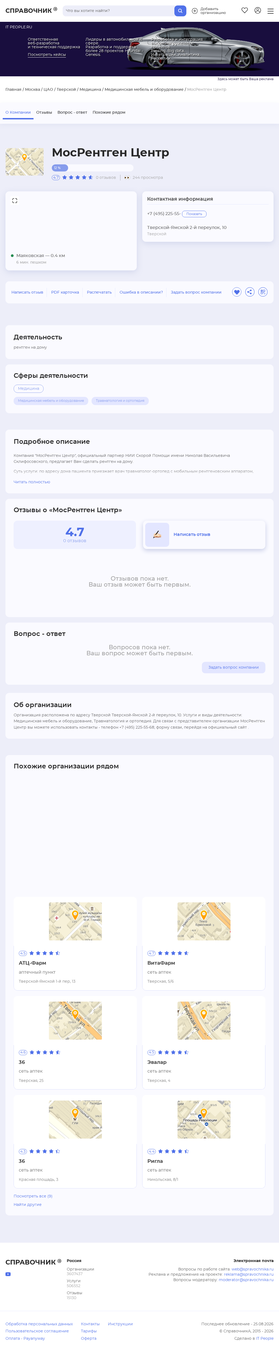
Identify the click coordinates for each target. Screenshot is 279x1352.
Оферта (88, 1339)
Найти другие (28, 1205)
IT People (265, 1339)
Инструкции (120, 1324)
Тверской (66, 90)
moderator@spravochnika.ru (246, 1280)
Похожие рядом (109, 112)
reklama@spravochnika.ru (249, 1274)
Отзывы (44, 112)
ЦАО (48, 90)
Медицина (90, 90)
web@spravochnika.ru (253, 1269)
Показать (194, 214)
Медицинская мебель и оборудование (144, 90)
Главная (13, 90)
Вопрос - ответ (72, 112)
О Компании (18, 112)
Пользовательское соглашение (37, 1331)
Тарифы (89, 1331)
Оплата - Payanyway (25, 1339)
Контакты (90, 1324)
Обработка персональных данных (39, 1324)
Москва (32, 90)
